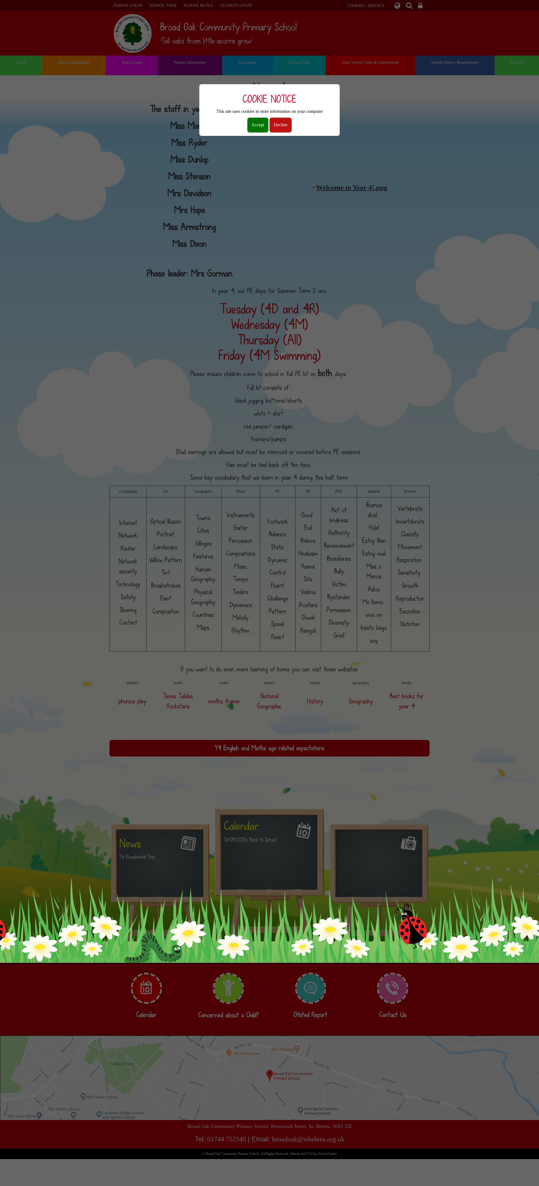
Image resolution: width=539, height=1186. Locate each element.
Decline (280, 124)
